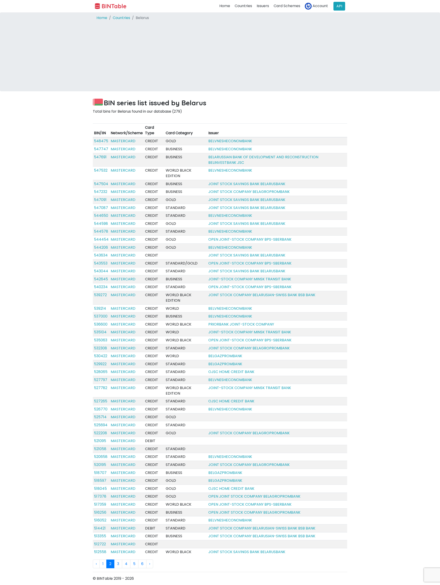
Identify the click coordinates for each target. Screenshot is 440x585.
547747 (101, 149)
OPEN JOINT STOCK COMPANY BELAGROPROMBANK (254, 496)
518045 (100, 488)
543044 (101, 271)
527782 (100, 387)
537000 (100, 316)
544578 (101, 231)
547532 (100, 170)
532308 (100, 348)
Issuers (263, 5)
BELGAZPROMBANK (225, 356)
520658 (100, 456)
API (339, 6)
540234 (101, 287)
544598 (101, 223)
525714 (100, 417)
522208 (100, 433)
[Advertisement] (220, 59)
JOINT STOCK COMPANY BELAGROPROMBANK (249, 191)
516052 (100, 520)
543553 (100, 263)
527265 (100, 401)
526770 (100, 409)
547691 (100, 157)
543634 (101, 255)
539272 (100, 295)
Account (320, 5)
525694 (100, 425)
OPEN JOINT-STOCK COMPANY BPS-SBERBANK (250, 239)
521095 (100, 440)
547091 (100, 199)
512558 (100, 551)
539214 (100, 308)
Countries (243, 5)
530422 (100, 356)
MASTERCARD (123, 141)
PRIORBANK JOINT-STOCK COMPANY (241, 324)
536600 (100, 324)
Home (224, 5)
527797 (100, 379)
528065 (100, 371)
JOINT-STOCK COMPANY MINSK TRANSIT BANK (249, 279)
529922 (100, 364)
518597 (100, 480)
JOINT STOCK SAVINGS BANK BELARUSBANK (246, 184)
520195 (100, 464)
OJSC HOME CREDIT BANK (231, 371)
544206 (101, 247)
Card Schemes (287, 5)
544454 (101, 239)
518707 (100, 472)
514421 (100, 528)
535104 (100, 332)
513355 (100, 536)
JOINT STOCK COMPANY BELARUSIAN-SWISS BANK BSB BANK (261, 295)
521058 (100, 448)
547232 (100, 191)
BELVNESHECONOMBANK (230, 141)
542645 (101, 279)
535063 (100, 340)
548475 (101, 141)
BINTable (113, 6)
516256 (100, 512)
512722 (100, 544)
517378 (100, 496)
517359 (100, 504)
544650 (101, 215)
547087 (101, 207)
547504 (101, 184)
